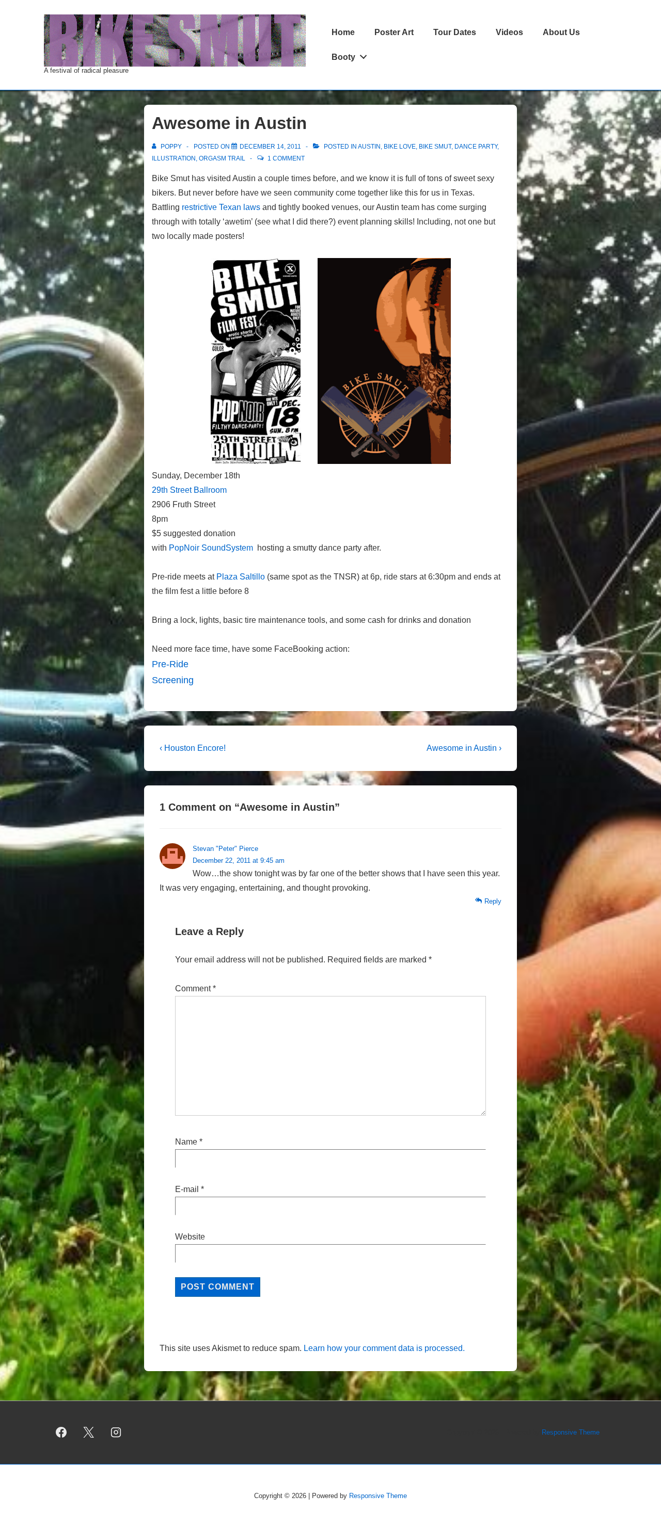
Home (343, 32)
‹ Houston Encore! (193, 748)
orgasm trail (222, 158)
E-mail (187, 1189)
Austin (369, 146)
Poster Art (394, 32)
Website (190, 1236)
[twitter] (89, 1432)
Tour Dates (454, 32)
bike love (400, 146)
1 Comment (286, 158)
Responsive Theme (571, 1432)
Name (186, 1141)
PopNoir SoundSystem (211, 547)
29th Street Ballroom (189, 490)
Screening (173, 680)
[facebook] (61, 1432)
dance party (475, 146)
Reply (492, 901)
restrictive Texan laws (221, 207)
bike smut (435, 146)
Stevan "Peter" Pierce (225, 849)
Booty (343, 57)
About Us (561, 32)
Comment (195, 988)
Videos (509, 32)
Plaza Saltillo (240, 576)
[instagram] (116, 1432)
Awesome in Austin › (464, 748)
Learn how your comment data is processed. (384, 1348)
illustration (174, 158)
